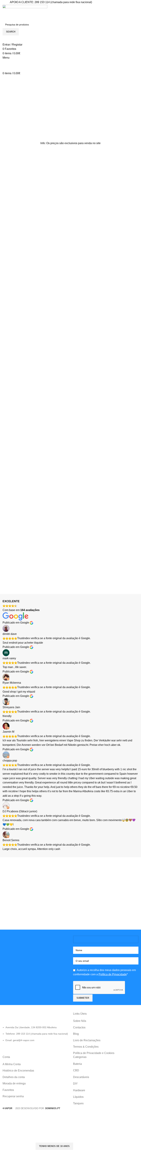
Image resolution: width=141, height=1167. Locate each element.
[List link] (35, 1027)
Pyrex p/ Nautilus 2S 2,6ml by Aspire (52, 407)
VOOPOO (26, 420)
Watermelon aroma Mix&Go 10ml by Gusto (85, 325)
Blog (76, 1033)
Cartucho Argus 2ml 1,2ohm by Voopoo (15, 407)
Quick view (7, 313)
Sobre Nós (79, 1020)
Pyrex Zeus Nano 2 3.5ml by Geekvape (122, 407)
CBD (76, 1070)
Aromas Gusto (87, 339)
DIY (75, 339)
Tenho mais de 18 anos (17, 1146)
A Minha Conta (12, 1064)
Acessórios (44, 420)
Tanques (78, 1103)
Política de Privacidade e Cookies (93, 1053)
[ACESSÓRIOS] (105, 475)
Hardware (79, 1090)
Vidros (57, 420)
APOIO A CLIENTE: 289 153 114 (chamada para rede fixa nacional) (51, 2)
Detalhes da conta (14, 1077)
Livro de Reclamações (86, 1040)
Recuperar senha (13, 1096)
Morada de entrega (14, 1083)
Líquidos (78, 1096)
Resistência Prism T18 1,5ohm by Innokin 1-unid (88, 407)
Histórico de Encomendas (18, 1070)
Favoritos (8, 1090)
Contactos (79, 1027)
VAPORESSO (11, 348)
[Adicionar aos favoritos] (25, 313)
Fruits (76, 343)
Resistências (10, 344)
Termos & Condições (86, 1046)
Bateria (77, 1063)
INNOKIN (96, 420)
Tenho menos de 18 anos (54, 1146)
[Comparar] (16, 313)
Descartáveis (81, 1077)
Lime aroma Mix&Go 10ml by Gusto (122, 325)
